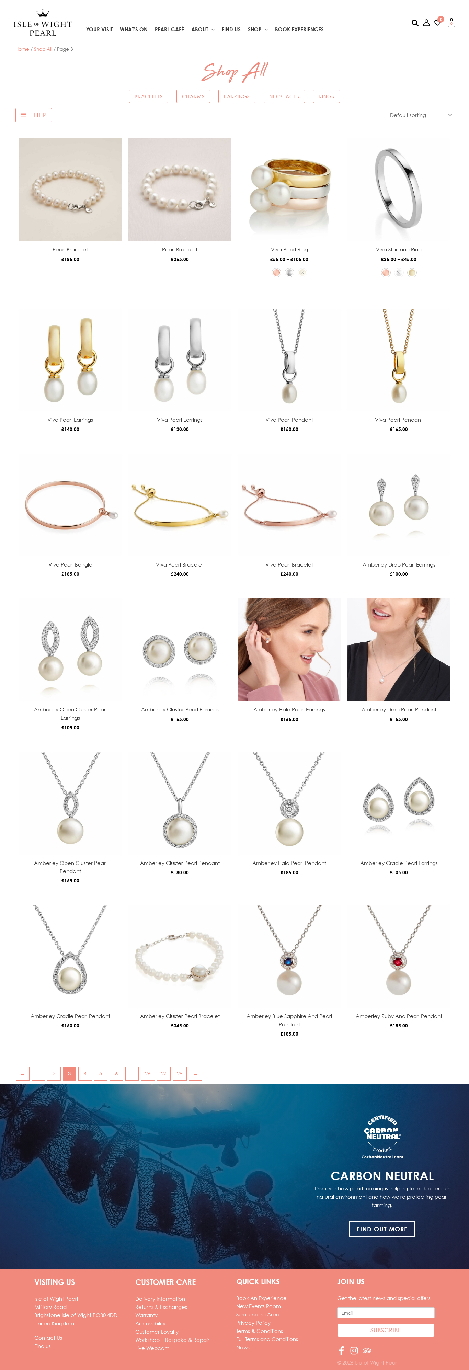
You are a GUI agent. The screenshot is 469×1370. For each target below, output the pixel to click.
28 (179, 1073)
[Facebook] (341, 1350)
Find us (42, 1346)
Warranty (146, 1315)
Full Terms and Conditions (267, 1339)
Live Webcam (152, 1348)
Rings (326, 96)
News (243, 1347)
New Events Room (258, 1306)
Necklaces (284, 96)
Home (22, 49)
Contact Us (48, 1338)
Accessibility (150, 1323)
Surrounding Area (257, 1314)
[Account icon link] (426, 22)
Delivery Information (160, 1298)
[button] (211, 29)
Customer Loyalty (157, 1331)
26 (147, 1073)
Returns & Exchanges (161, 1307)
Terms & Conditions (259, 1331)
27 (164, 1073)
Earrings (237, 96)
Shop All (43, 49)
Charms (193, 96)
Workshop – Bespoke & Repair (172, 1340)
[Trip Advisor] (367, 1350)
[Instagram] (354, 1350)
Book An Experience (261, 1298)
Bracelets (149, 96)
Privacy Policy (253, 1323)
